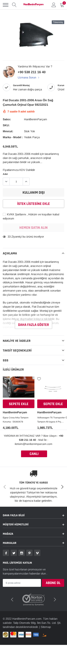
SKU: (6, 125)
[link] (18, 388)
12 (9, 236)
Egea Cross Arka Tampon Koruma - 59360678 (15, 419)
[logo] (33, 5)
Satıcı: (7, 119)
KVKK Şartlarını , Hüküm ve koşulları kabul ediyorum (31, 216)
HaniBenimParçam (35, 119)
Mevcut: (8, 131)
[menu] (5, 5)
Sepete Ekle (18, 404)
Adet (5, 174)
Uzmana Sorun (27, 77)
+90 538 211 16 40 (32, 72)
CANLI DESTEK (34, 454)
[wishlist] (5, 379)
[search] (14, 5)
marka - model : (13, 137)
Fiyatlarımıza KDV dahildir (19, 169)
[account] (54, 4)
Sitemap (46, 625)
